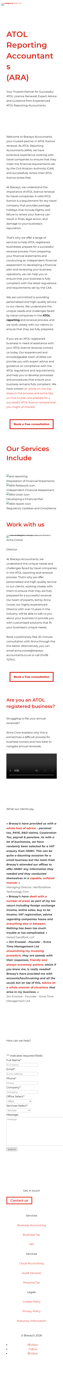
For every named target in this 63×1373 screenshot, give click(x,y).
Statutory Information (31, 1320)
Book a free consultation (31, 424)
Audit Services (31, 1273)
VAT (31, 1244)
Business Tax (31, 1234)
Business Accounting (31, 1225)
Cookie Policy (31, 1301)
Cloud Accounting (31, 1263)
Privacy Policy (32, 1311)
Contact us (19, 1200)
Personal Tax (31, 1282)
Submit (12, 1149)
